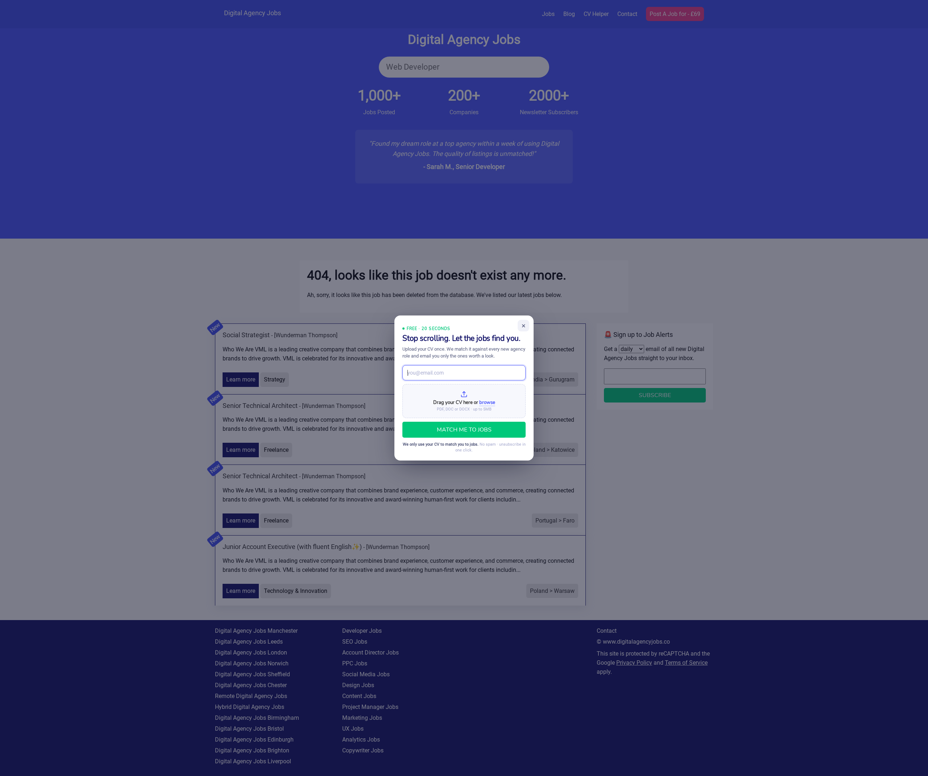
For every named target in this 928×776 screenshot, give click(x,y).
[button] (464, 401)
